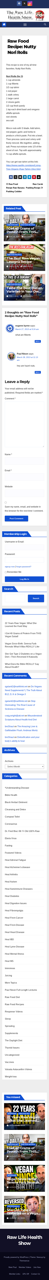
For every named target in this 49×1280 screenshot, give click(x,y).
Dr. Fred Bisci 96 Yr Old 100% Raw (22, 831)
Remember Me (14, 572)
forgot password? (23, 566)
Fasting (8, 845)
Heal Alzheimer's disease (17, 867)
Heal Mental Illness (14, 954)
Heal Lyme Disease (14, 946)
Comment (10, 398)
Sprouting (10, 1026)
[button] (45, 24)
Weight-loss (11, 1076)
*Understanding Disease (17, 788)
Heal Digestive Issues (16, 903)
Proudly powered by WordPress (16, 1257)
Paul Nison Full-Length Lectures (21, 990)
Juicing (8, 975)
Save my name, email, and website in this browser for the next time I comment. (24, 509)
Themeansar (24, 1261)
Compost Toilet (12, 817)
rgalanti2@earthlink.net (16, 686)
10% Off (25, 1274)
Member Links (14, 1274)
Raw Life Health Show (24, 14)
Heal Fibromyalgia (14, 910)
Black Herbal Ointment (16, 802)
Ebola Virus (10, 838)
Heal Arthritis (11, 874)
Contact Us (35, 1274)
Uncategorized (12, 1055)
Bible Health (11, 795)
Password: (10, 554)
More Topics (11, 983)
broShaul (29, 237)
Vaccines (9, 1062)
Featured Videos (13, 853)
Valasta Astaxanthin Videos (18, 1069)
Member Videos (25, 1267)
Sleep (8, 1019)
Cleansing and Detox (15, 809)
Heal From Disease (14, 925)
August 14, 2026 (17, 1187)
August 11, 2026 (17, 1218)
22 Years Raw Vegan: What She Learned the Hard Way (23, 1120)
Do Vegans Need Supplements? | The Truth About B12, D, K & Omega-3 (23, 690)
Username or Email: (14, 542)
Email (8, 470)
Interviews (10, 968)
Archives (9, 761)
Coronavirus (11, 824)
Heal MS (9, 961)
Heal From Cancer (14, 918)
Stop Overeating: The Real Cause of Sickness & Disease (20, 705)
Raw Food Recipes (28, 225)
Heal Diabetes (12, 896)
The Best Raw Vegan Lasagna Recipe (23, 260)
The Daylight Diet (13, 1040)
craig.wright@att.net (14, 716)
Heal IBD (9, 939)
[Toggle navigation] (25, 25)
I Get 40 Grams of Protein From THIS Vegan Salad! (21, 231)
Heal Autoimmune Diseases (19, 889)
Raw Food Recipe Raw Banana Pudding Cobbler (15, 188)
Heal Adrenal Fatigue (15, 860)
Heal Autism (11, 882)
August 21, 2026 (17, 1125)
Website (9, 486)
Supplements (11, 1033)
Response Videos (14, 1011)
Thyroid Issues (12, 1048)
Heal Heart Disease (14, 932)
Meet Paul (13, 1267)
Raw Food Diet (12, 225)
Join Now (37, 1267)
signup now (10, 566)
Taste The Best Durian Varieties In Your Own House (24, 291)
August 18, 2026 (17, 1156)
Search (8, 588)
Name (8, 454)
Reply (38, 341)
